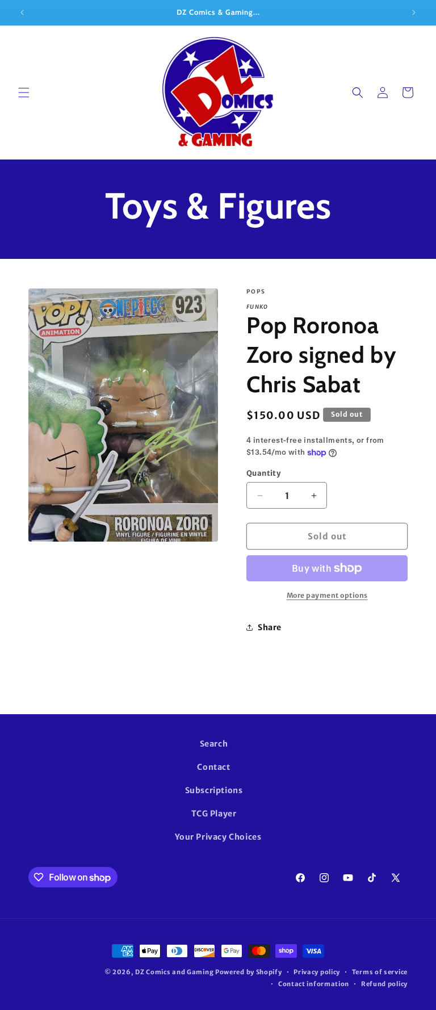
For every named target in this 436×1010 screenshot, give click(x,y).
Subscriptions (214, 790)
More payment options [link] (327, 595)
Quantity (263, 473)
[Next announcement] (413, 12)
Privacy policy (317, 972)
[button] (23, 92)
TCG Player (214, 813)
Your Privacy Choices (218, 837)
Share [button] (270, 627)
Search (214, 744)
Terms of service (380, 972)
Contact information (313, 984)
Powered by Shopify (248, 972)
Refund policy (384, 984)
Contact (213, 767)
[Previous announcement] (22, 12)
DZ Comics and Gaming (174, 972)
